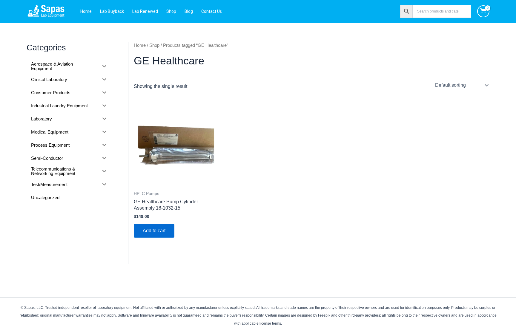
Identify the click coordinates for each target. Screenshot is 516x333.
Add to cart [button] (154, 230)
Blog (189, 11)
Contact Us (211, 11)
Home (86, 11)
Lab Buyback (112, 11)
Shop (171, 11)
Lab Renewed (145, 11)
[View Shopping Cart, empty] (483, 11)
